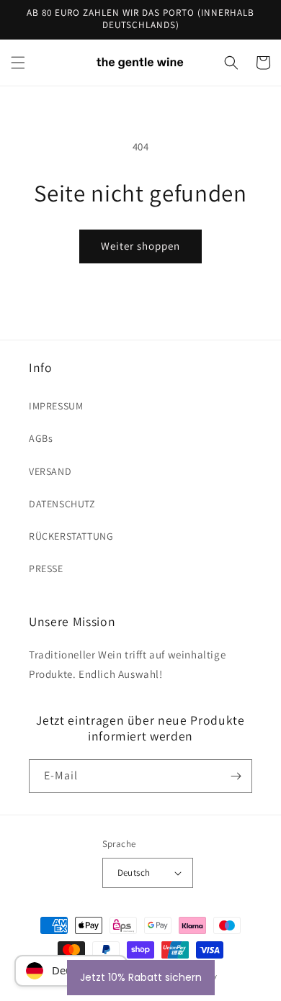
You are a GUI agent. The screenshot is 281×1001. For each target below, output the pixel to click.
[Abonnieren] (235, 776)
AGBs (41, 438)
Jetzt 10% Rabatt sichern (141, 977)
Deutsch (134, 872)
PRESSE (46, 568)
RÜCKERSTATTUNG (71, 536)
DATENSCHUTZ (62, 503)
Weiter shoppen (140, 246)
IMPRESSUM (56, 405)
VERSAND (50, 471)
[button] (18, 62)
